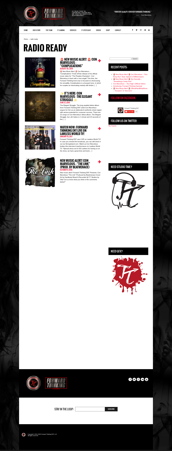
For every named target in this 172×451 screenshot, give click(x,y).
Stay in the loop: (64, 409)
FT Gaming (61, 30)
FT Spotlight (86, 30)
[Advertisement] (128, 145)
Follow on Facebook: (123, 98)
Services (73, 30)
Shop (108, 30)
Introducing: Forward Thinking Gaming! (127, 86)
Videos (98, 30)
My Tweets (112, 126)
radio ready (34, 39)
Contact (118, 30)
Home (26, 30)
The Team (49, 30)
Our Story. (37, 30)
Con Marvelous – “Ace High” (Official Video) (129, 84)
